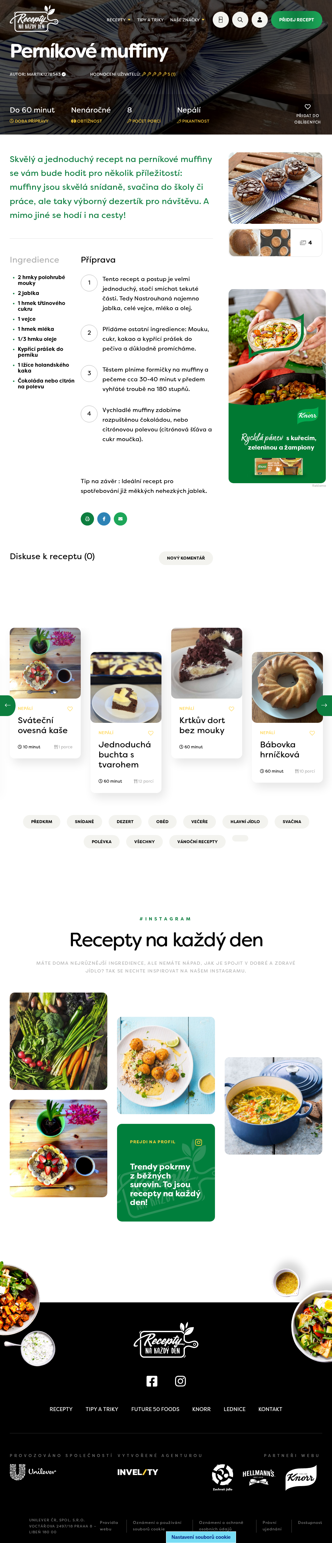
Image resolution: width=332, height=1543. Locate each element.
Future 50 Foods (155, 1409)
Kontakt (270, 1409)
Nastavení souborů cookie (201, 1537)
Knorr (201, 1409)
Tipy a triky (150, 20)
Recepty (116, 20)
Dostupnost (310, 1522)
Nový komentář (186, 558)
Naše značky (185, 20)
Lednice (234, 1409)
